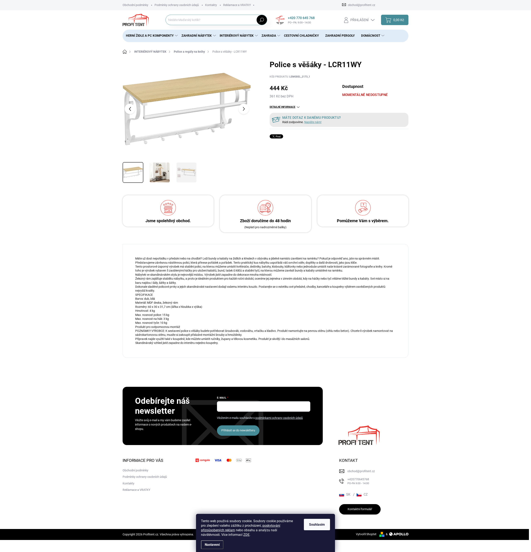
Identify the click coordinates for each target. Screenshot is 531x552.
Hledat (261, 20)
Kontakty (211, 5)
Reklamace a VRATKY (237, 5)
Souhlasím (317, 525)
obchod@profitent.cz (361, 471)
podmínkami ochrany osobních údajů (279, 418)
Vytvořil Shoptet (366, 534)
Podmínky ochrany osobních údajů (177, 5)
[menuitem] (150, 36)
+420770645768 (358, 481)
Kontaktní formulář (360, 509)
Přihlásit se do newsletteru (238, 430)
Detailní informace (282, 107)
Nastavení (212, 545)
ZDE (246, 535)
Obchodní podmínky (135, 5)
